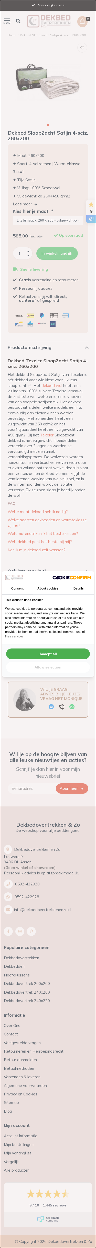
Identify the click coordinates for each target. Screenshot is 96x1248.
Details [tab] (78, 588)
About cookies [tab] (47, 588)
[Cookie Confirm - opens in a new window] (71, 577)
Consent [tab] (17, 588)
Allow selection (48, 667)
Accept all (48, 654)
